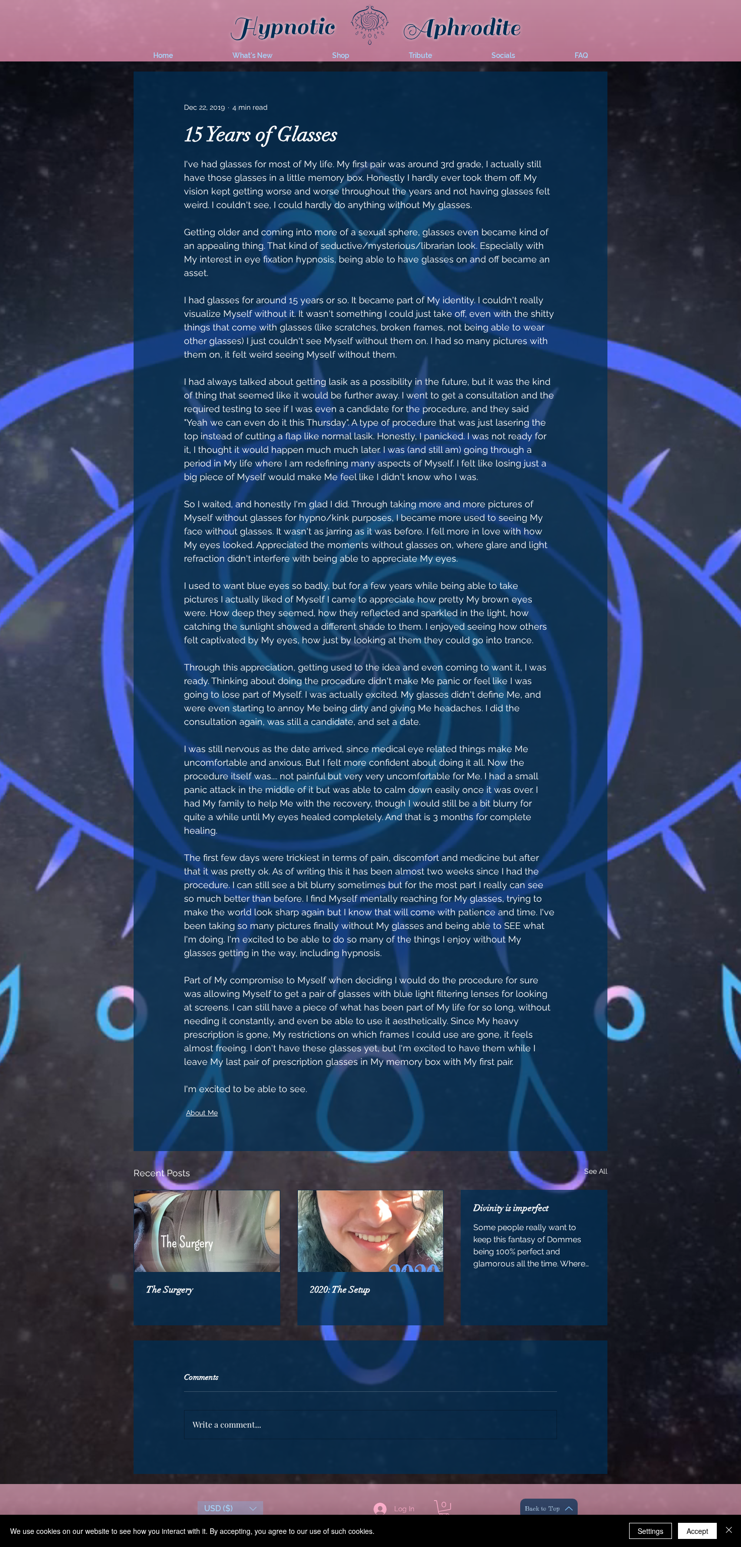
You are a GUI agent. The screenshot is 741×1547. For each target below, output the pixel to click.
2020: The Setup (340, 1289)
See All (595, 1171)
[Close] (729, 1531)
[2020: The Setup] (371, 1231)
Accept (697, 1531)
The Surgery (169, 1289)
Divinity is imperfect (510, 1208)
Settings (650, 1531)
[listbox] (230, 1508)
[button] (252, 55)
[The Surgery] (207, 1231)
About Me (202, 1113)
